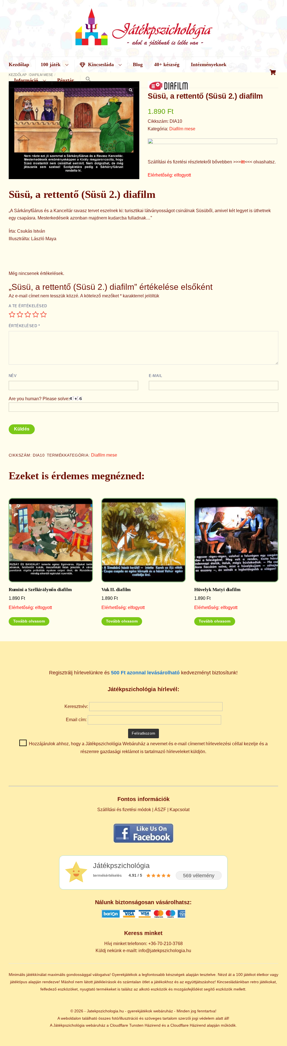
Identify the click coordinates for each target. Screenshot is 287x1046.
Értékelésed (24, 326)
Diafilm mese (182, 128)
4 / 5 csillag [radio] (35, 314)
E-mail (155, 376)
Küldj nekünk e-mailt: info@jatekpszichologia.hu (143, 950)
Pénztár (65, 80)
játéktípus (18, 982)
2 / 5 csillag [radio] (20, 314)
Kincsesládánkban (233, 982)
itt (243, 161)
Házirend (153, 1025)
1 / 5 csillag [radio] (12, 314)
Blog (138, 64)
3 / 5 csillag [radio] (27, 314)
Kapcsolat (179, 809)
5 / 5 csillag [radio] (43, 314)
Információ (26, 80)
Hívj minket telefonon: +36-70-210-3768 (143, 943)
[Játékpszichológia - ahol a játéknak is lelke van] (143, 44)
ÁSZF (160, 809)
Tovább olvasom (29, 621)
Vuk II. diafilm (116, 589)
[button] (88, 79)
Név (13, 376)
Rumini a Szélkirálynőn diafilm (40, 589)
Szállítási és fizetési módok (124, 809)
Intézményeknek (208, 64)
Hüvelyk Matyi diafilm (217, 589)
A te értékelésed (28, 306)
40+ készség (166, 64)
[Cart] (272, 72)
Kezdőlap (19, 64)
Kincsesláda (100, 64)
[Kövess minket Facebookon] (143, 842)
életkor (263, 974)
